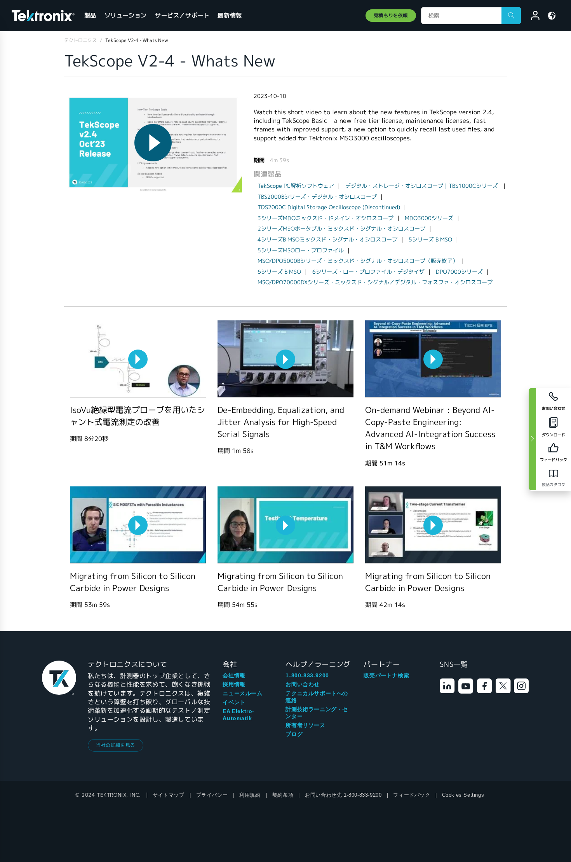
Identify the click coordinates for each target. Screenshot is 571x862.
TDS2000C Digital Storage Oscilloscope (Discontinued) (329, 207)
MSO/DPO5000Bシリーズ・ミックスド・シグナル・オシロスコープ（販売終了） (358, 261)
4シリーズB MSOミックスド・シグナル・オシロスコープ (327, 239)
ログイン (532, 16)
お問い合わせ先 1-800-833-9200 (343, 795)
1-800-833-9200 (307, 675)
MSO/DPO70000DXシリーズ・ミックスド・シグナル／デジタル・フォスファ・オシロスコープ (375, 282)
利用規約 (249, 795)
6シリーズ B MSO (279, 272)
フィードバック (411, 795)
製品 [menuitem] (90, 15)
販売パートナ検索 (386, 675)
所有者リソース (305, 725)
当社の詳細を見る (115, 745)
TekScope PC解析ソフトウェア (296, 186)
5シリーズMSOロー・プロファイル (301, 250)
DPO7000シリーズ (459, 272)
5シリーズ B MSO (430, 239)
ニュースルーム (242, 693)
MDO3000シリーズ (429, 218)
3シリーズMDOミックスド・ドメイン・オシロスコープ (325, 218)
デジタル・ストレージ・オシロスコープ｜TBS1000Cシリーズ (422, 186)
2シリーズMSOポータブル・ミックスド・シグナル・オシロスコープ (341, 229)
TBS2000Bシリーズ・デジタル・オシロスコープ (317, 197)
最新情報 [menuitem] (230, 15)
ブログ (294, 734)
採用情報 (234, 684)
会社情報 (234, 675)
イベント (234, 702)
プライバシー (212, 795)
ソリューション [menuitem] (125, 15)
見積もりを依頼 (391, 15)
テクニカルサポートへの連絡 (317, 696)
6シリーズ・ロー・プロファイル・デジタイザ (368, 272)
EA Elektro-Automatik (238, 714)
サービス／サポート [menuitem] (182, 15)
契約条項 (282, 795)
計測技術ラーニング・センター (317, 712)
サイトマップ (169, 795)
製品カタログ (553, 485)
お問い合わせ (303, 684)
